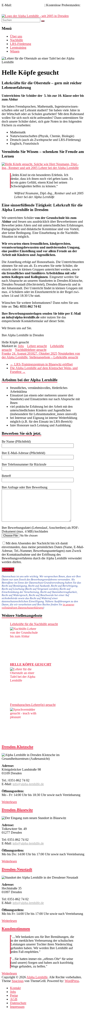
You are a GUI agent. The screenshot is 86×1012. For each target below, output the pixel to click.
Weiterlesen (9, 802)
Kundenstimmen (16, 928)
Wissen (14, 51)
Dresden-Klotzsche (17, 747)
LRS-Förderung (20, 44)
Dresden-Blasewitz (17, 810)
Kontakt (15, 988)
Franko (6, 353)
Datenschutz (18, 1003)
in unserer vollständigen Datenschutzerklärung (38, 606)
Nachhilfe (16, 40)
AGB (13, 999)
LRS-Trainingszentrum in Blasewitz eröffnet (41, 364)
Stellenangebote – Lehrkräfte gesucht (53, 357)
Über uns (16, 36)
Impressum (17, 1006)
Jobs (21, 346)
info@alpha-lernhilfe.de (28, 5)
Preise (14, 995)
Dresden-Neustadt (17, 869)
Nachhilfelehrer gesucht (30, 349)
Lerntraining (18, 47)
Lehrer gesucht (37, 346)
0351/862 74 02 (12, 9)
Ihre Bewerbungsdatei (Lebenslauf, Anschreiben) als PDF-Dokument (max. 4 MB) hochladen (40, 529)
